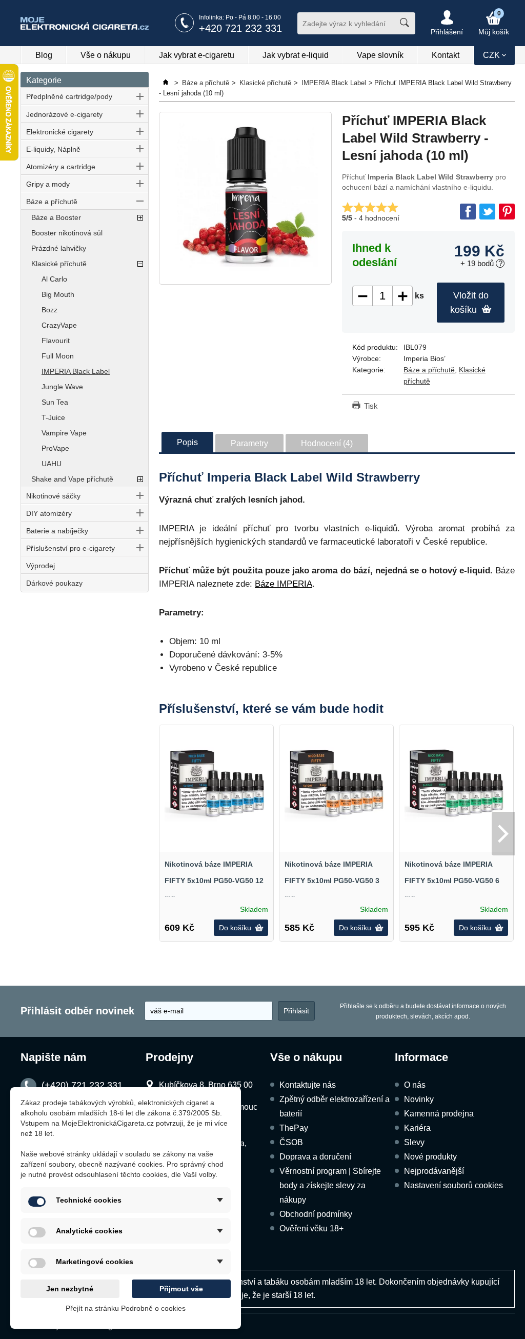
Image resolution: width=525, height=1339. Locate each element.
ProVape (55, 448)
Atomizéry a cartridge (60, 167)
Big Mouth (58, 294)
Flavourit (56, 340)
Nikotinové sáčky (53, 496)
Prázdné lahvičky (58, 248)
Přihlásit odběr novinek (77, 1010)
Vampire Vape (64, 433)
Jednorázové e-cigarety (64, 114)
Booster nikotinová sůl (67, 233)
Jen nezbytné (69, 1289)
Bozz (49, 310)
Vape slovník (380, 55)
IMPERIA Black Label (76, 371)
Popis (187, 442)
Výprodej (40, 566)
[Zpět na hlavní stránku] (166, 83)
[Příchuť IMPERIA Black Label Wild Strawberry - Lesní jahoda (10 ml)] (245, 198)
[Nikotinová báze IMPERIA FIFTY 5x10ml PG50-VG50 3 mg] (336, 782)
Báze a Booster (56, 217)
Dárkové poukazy (54, 583)
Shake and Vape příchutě (72, 479)
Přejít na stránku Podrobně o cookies (126, 1308)
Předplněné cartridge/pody (69, 96)
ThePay (293, 1128)
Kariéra (417, 1128)
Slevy (414, 1142)
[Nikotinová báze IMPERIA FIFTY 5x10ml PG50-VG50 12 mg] (216, 782)
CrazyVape (59, 325)
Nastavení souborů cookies (453, 1185)
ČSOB (291, 1142)
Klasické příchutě (59, 263)
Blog (43, 55)
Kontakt (445, 55)
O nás (415, 1085)
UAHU (52, 463)
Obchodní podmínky (315, 1214)
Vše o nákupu (105, 55)
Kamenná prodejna (439, 1113)
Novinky (419, 1099)
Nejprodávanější (434, 1171)
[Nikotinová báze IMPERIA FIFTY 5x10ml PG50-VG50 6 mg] (456, 782)
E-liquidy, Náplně (53, 149)
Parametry (249, 443)
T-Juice (53, 417)
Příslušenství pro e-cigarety (70, 548)
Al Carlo (54, 279)
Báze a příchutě (51, 201)
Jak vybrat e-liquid (295, 55)
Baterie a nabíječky (57, 531)
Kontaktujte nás (307, 1085)
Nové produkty (430, 1156)
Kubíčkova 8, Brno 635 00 (206, 1085)
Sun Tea (55, 402)
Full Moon (58, 356)
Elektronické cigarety (59, 132)
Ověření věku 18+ (311, 1228)
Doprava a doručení (315, 1156)
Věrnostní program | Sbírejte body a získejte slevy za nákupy (330, 1185)
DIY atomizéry (49, 513)
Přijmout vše (181, 1289)
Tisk (371, 406)
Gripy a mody (48, 184)
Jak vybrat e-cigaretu (196, 55)
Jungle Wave (62, 387)
